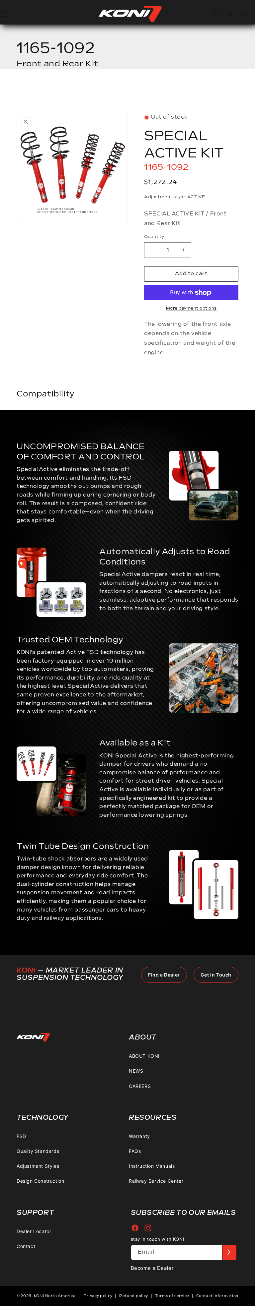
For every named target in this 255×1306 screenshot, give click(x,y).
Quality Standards (38, 1151)
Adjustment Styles (38, 1166)
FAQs (135, 1151)
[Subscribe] (229, 1252)
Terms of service (172, 1296)
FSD (21, 1136)
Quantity (154, 236)
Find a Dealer (164, 975)
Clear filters (214, 93)
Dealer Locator (34, 1231)
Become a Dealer (152, 1268)
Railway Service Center (156, 1181)
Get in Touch (216, 975)
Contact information (217, 1296)
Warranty (139, 1136)
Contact (26, 1246)
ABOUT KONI (144, 1056)
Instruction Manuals (152, 1166)
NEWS (136, 1071)
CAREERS (140, 1086)
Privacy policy (98, 1296)
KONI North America (55, 1296)
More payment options (191, 308)
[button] (216, 14)
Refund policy (133, 1296)
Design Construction (40, 1181)
